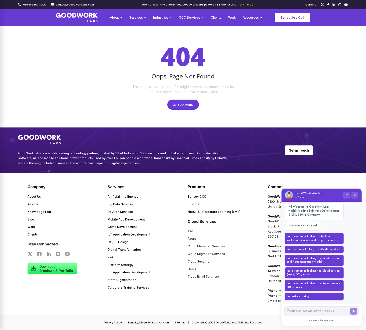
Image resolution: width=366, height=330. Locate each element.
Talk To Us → (247, 4)
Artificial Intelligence (123, 196)
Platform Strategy (120, 265)
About (114, 17)
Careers (310, 4)
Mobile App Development (126, 219)
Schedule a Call (292, 17)
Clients (216, 17)
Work (232, 17)
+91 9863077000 (34, 4)
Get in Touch (299, 150)
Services (136, 17)
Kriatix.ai (194, 204)
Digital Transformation (124, 249)
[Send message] (353, 311)
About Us (34, 196)
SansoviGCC (197, 196)
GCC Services (189, 17)
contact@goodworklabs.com (75, 4)
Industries (160, 17)
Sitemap (180, 322)
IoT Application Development (129, 234)
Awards (33, 204)
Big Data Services (121, 204)
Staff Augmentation (122, 280)
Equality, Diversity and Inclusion (148, 322)
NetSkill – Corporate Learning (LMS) (214, 212)
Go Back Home (183, 105)
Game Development (122, 227)
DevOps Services (120, 212)
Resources (251, 17)
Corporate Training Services (128, 287)
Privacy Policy (113, 322)
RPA (110, 257)
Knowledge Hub (39, 212)
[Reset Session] (346, 195)
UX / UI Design (118, 242)
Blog (31, 219)
